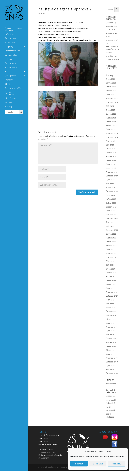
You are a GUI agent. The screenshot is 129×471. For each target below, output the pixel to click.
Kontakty (8, 107)
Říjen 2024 (110, 141)
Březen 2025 (111, 125)
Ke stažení (9, 102)
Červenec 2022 (112, 230)
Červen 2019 (111, 338)
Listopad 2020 (112, 296)
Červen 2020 (111, 311)
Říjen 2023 (110, 179)
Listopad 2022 (112, 218)
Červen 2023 (111, 195)
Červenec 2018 (112, 373)
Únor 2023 (110, 211)
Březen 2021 (111, 284)
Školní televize (10, 63)
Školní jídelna (10, 76)
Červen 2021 (111, 272)
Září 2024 (110, 145)
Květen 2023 (111, 199)
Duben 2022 (111, 241)
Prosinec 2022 (112, 214)
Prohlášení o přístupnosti (10, 93)
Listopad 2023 (112, 176)
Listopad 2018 (112, 362)
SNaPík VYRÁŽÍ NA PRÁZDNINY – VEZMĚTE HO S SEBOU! (112, 46)
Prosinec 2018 (112, 358)
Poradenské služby (12, 51)
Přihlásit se (110, 396)
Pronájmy (9, 80)
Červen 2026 (111, 83)
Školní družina (10, 38)
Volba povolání (11, 55)
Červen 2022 (111, 234)
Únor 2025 (110, 129)
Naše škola (9, 34)
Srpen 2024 (110, 149)
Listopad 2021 (112, 257)
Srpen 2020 (110, 307)
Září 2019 (110, 334)
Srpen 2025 (110, 110)
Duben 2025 (111, 121)
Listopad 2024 (112, 137)
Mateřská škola (11, 43)
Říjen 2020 (110, 300)
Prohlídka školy (11, 68)
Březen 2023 (111, 207)
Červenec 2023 (112, 191)
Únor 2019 (110, 354)
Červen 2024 (111, 152)
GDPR (7, 84)
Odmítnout (98, 463)
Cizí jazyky (9, 47)
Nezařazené (111, 383)
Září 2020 (110, 303)
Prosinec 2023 (112, 172)
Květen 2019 (111, 342)
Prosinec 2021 (112, 253)
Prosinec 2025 (112, 98)
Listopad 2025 (112, 102)
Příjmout (79, 463)
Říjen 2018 (110, 365)
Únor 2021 (110, 288)
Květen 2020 (111, 315)
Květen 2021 (111, 276)
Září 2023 (110, 183)
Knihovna (8, 59)
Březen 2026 (111, 90)
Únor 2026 (110, 94)
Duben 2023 (111, 203)
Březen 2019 (111, 350)
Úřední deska (10, 98)
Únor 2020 (110, 323)
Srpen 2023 (110, 187)
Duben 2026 (111, 87)
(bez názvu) (111, 23)
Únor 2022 (110, 249)
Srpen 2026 (110, 79)
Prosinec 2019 (112, 327)
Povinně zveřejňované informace (13, 29)
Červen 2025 (111, 114)
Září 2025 (110, 106)
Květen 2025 (111, 118)
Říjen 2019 (110, 331)
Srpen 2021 (110, 269)
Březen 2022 (111, 245)
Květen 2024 (111, 156)
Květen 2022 (111, 238)
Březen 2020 (111, 319)
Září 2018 (110, 369)
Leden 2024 (111, 168)
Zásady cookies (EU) (13, 88)
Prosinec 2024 (112, 133)
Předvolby (116, 463)
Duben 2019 (111, 346)
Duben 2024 (111, 160)
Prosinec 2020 (112, 292)
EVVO (7, 72)
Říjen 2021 (110, 261)
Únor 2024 (110, 164)
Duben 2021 (111, 280)
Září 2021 (110, 265)
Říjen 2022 (110, 222)
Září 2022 (110, 226)
